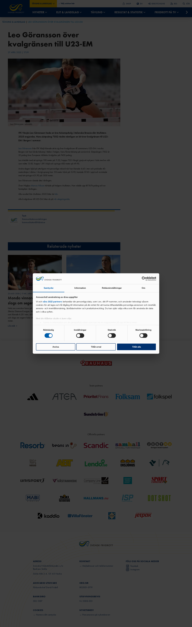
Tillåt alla (136, 347)
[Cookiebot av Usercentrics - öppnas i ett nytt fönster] (144, 279)
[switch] (80, 335)
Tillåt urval (96, 347)
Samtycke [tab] (48, 288)
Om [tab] (143, 288)
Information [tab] (80, 288)
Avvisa (55, 347)
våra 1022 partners (52, 301)
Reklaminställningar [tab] (112, 288)
